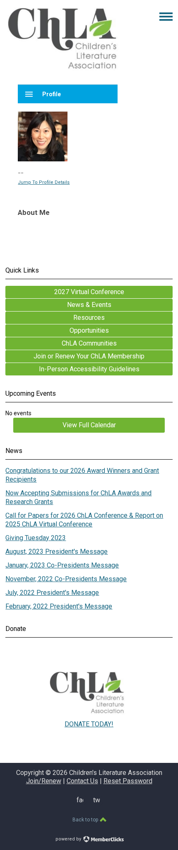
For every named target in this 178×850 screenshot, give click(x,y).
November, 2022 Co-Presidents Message (66, 579)
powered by (68, 839)
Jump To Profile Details (44, 182)
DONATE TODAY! (89, 724)
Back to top (85, 820)
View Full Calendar (89, 425)
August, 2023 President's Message (56, 551)
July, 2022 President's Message (52, 593)
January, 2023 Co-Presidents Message (62, 565)
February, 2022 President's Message (58, 606)
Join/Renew (43, 781)
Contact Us (82, 781)
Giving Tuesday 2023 (35, 538)
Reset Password (127, 781)
